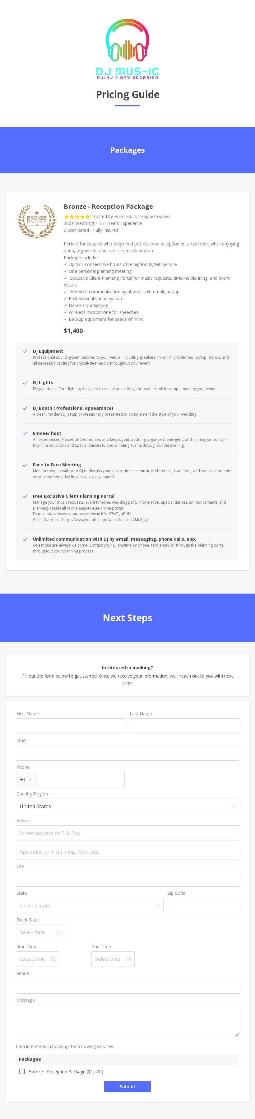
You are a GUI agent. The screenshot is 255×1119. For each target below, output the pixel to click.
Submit (128, 1086)
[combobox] (87, 905)
